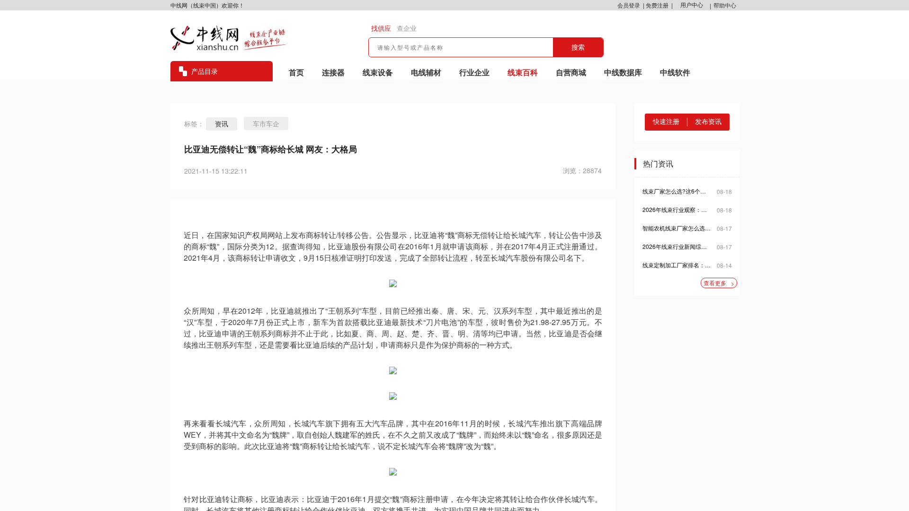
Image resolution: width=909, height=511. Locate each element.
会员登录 (628, 5)
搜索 (578, 47)
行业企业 (474, 72)
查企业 (407, 28)
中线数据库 (623, 72)
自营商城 (571, 72)
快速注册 (666, 121)
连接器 (333, 72)
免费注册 (657, 5)
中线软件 (675, 72)
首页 (296, 72)
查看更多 (719, 283)
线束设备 (378, 72)
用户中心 (691, 5)
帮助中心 (724, 5)
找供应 (381, 28)
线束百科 (523, 72)
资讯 (221, 124)
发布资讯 (708, 121)
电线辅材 (426, 72)
